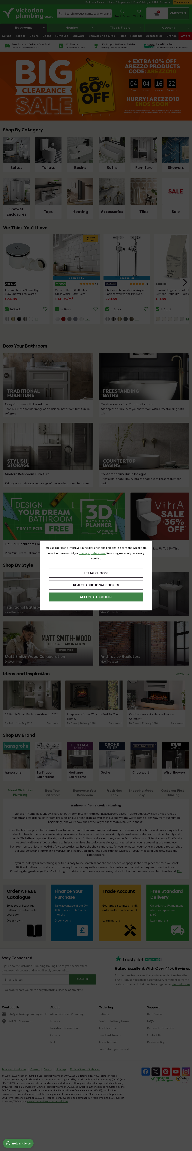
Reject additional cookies (96, 585)
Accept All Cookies (96, 597)
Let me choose (96, 573)
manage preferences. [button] (92, 553)
